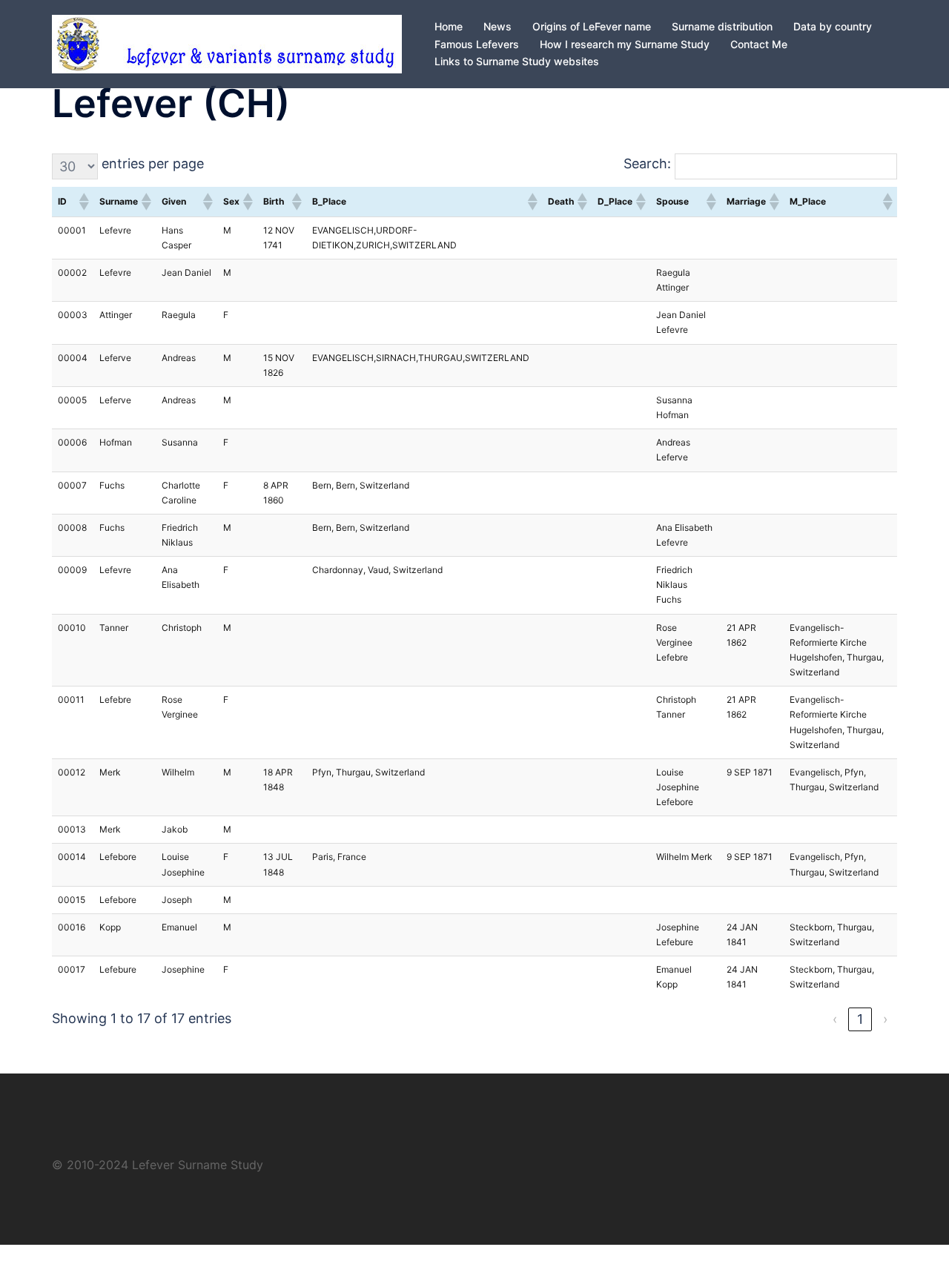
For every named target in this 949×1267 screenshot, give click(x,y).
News (497, 26)
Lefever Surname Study (197, 1164)
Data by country (832, 26)
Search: (647, 163)
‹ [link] (835, 1019)
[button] (83, 202)
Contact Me (758, 44)
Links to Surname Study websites (516, 61)
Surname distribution (722, 26)
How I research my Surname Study (625, 44)
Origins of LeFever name (591, 26)
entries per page (153, 163)
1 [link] (860, 1019)
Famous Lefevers (476, 44)
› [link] (885, 1019)
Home (448, 26)
